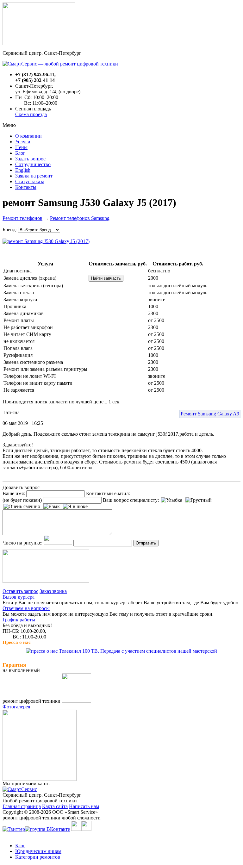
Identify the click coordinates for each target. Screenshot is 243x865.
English (22, 170)
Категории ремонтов (37, 857)
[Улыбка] (171, 500)
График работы (19, 619)
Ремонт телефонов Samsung (79, 218)
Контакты (25, 187)
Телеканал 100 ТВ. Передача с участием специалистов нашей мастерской (137, 651)
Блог (20, 153)
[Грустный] (198, 500)
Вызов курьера (18, 597)
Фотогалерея (16, 706)
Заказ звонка (53, 591)
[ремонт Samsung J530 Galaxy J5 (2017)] (46, 239)
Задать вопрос (30, 158)
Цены (21, 147)
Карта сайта (55, 806)
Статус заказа (29, 181)
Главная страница (22, 806)
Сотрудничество (33, 164)
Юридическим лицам (38, 851)
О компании (28, 136)
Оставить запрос (20, 591)
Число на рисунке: (22, 542)
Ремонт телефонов (22, 218)
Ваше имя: (14, 493)
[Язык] (51, 506)
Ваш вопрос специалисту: (131, 500)
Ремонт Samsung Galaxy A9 (210, 413)
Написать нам (84, 806)
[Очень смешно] (21, 506)
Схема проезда (31, 114)
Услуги (22, 141)
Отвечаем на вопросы (26, 608)
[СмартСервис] (20, 789)
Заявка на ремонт (34, 175)
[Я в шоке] (75, 506)
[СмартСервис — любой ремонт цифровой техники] (60, 63)
